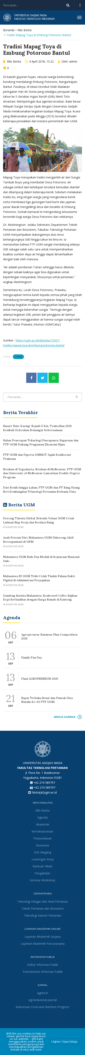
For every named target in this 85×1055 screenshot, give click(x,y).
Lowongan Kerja (43, 859)
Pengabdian (42, 873)
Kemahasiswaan (42, 831)
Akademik (42, 824)
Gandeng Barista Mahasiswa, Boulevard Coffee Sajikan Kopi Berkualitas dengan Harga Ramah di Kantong (40, 598)
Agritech (42, 993)
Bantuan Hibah (42, 866)
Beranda (8, 30)
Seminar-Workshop (42, 880)
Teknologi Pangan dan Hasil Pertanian (42, 901)
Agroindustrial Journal (42, 1000)
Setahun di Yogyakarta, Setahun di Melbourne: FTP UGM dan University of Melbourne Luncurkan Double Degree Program (42, 473)
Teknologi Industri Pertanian (42, 915)
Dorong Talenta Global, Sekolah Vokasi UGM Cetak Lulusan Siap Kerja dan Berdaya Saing (38, 520)
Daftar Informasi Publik (42, 965)
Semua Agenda (65, 716)
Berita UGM (21, 505)
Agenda (43, 817)
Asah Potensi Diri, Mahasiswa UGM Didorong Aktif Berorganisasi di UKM (38, 539)
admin (73, 61)
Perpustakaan (42, 838)
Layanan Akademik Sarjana (43, 937)
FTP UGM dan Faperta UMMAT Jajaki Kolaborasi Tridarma (37, 457)
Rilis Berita (25, 30)
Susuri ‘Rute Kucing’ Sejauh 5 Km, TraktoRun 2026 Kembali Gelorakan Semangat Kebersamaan (37, 428)
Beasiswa (42, 845)
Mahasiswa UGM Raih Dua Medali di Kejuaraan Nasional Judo (41, 559)
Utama (18, 356)
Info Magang (42, 852)
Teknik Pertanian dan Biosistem (42, 908)
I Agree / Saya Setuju (64, 1041)
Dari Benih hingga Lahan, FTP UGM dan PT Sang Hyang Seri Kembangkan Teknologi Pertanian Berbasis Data (41, 489)
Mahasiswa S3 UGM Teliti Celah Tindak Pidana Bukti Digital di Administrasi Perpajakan (39, 578)
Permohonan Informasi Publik (43, 972)
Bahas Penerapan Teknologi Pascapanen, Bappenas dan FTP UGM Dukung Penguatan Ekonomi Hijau (40, 442)
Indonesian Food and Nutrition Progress (42, 1007)
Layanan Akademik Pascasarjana (43, 943)
